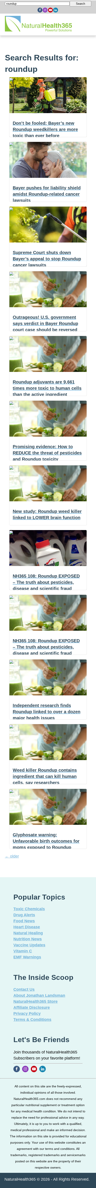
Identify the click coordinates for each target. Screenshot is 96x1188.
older (12, 856)
